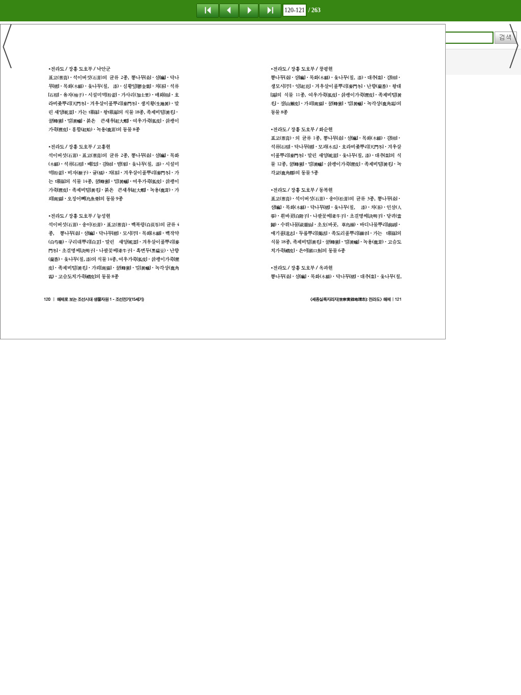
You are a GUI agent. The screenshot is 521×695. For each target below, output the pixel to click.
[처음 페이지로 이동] (207, 10)
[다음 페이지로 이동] (248, 10)
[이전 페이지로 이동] (229, 10)
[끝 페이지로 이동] (270, 10)
